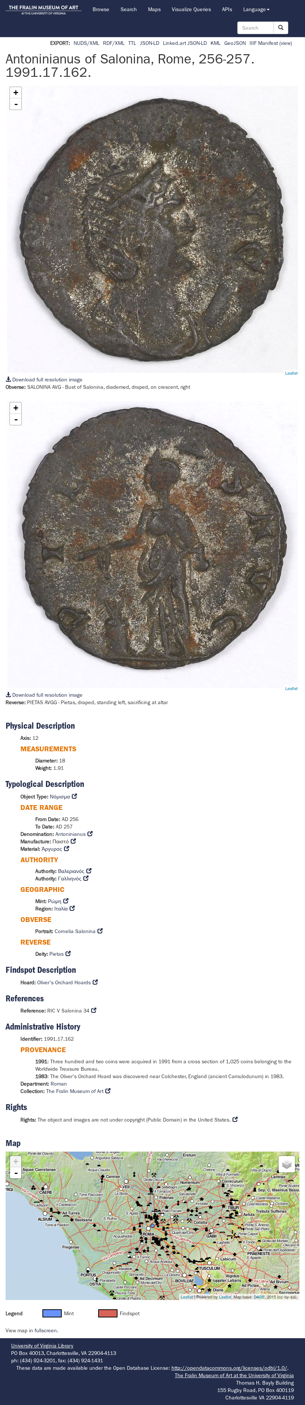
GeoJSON (235, 43)
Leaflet (291, 373)
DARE (259, 1297)
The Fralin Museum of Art (74, 1091)
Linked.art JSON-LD (185, 43)
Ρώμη (54, 901)
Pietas (56, 954)
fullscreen (46, 1330)
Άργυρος (52, 849)
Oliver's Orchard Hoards (64, 982)
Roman (59, 1083)
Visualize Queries (191, 9)
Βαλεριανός (71, 871)
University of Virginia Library (42, 1345)
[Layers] (287, 1164)
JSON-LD (149, 43)
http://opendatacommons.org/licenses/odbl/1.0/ (229, 1368)
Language (254, 9)
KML (216, 43)
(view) (285, 43)
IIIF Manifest (264, 43)
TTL (132, 43)
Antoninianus (70, 834)
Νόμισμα (60, 796)
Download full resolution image (47, 379)
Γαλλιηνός (69, 878)
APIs (227, 9)
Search (129, 9)
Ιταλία (61, 908)
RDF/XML (114, 43)
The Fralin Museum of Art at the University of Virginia (234, 1375)
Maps (154, 9)
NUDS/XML (86, 43)
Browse (101, 9)
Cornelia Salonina (75, 931)
